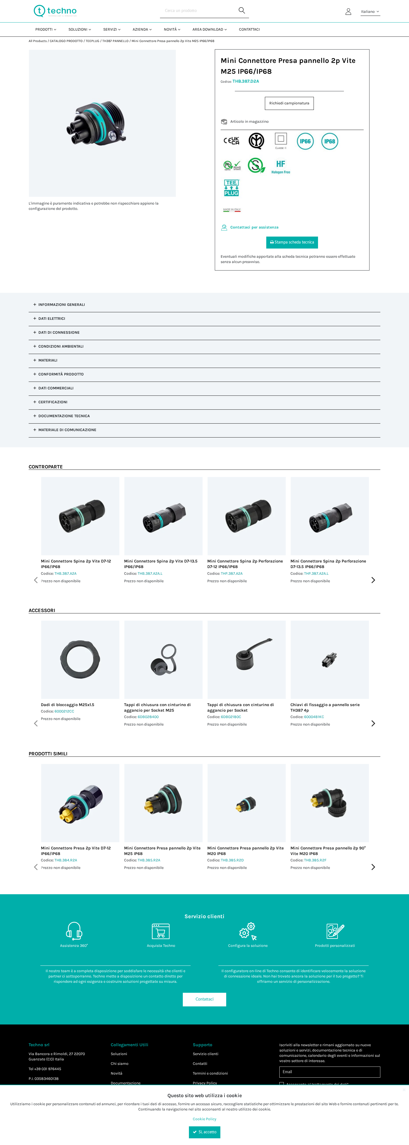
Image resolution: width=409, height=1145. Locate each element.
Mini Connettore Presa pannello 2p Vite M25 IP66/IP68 (173, 41)
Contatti (200, 1063)
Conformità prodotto (61, 374)
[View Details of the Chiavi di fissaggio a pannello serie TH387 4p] (330, 660)
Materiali (47, 360)
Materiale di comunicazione (67, 429)
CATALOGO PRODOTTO (66, 41)
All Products (38, 41)
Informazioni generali (61, 304)
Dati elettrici (51, 318)
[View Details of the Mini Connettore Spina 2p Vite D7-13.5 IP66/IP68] (163, 516)
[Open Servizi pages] (121, 29)
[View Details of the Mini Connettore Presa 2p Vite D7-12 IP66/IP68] (80, 803)
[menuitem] (45, 29)
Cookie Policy (204, 1119)
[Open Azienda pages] (152, 29)
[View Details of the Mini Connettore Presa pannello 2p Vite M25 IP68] (163, 803)
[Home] (55, 11)
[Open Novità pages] (181, 29)
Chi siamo (120, 1063)
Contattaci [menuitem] (249, 29)
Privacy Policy (205, 1083)
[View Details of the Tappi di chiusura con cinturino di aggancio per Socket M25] (163, 660)
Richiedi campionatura (289, 103)
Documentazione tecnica (64, 416)
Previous (36, 580)
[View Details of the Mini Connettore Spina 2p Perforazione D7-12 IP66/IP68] (247, 516)
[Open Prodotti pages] (57, 29)
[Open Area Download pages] (227, 29)
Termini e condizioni (210, 1073)
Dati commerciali (55, 388)
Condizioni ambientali (60, 346)
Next (373, 580)
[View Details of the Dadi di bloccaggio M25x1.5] (80, 660)
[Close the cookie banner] (404, 1089)
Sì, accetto (207, 1132)
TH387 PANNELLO (115, 41)
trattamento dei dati (329, 1084)
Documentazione (126, 1083)
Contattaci (204, 999)
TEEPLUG (92, 41)
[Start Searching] (242, 11)
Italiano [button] (368, 11)
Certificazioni (52, 402)
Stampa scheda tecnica (294, 242)
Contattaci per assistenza (254, 227)
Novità (116, 1073)
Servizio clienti (205, 1053)
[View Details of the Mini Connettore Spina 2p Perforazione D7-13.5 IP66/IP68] (330, 516)
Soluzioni (119, 1053)
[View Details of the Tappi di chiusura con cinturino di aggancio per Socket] (247, 660)
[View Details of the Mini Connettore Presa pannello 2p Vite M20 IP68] (247, 803)
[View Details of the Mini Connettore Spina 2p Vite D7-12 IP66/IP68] (80, 516)
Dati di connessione (59, 332)
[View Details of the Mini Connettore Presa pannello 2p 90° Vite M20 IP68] (330, 803)
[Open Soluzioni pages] (92, 29)
